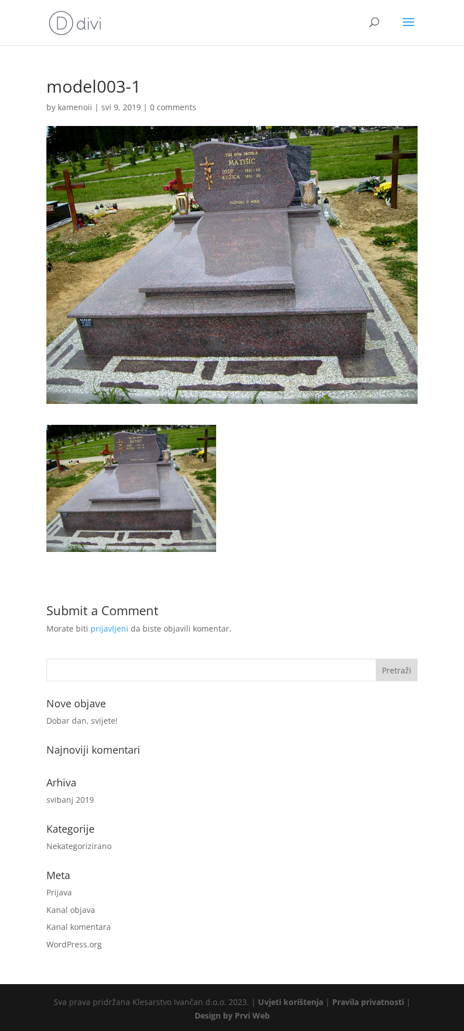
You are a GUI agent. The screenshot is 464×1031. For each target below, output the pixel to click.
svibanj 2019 (70, 799)
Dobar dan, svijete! (82, 720)
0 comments (173, 107)
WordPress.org (74, 944)
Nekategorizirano (78, 846)
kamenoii (75, 107)
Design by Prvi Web (232, 1015)
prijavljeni (109, 628)
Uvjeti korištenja (290, 1002)
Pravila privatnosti (368, 1002)
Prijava (59, 892)
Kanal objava (70, 909)
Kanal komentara (78, 926)
